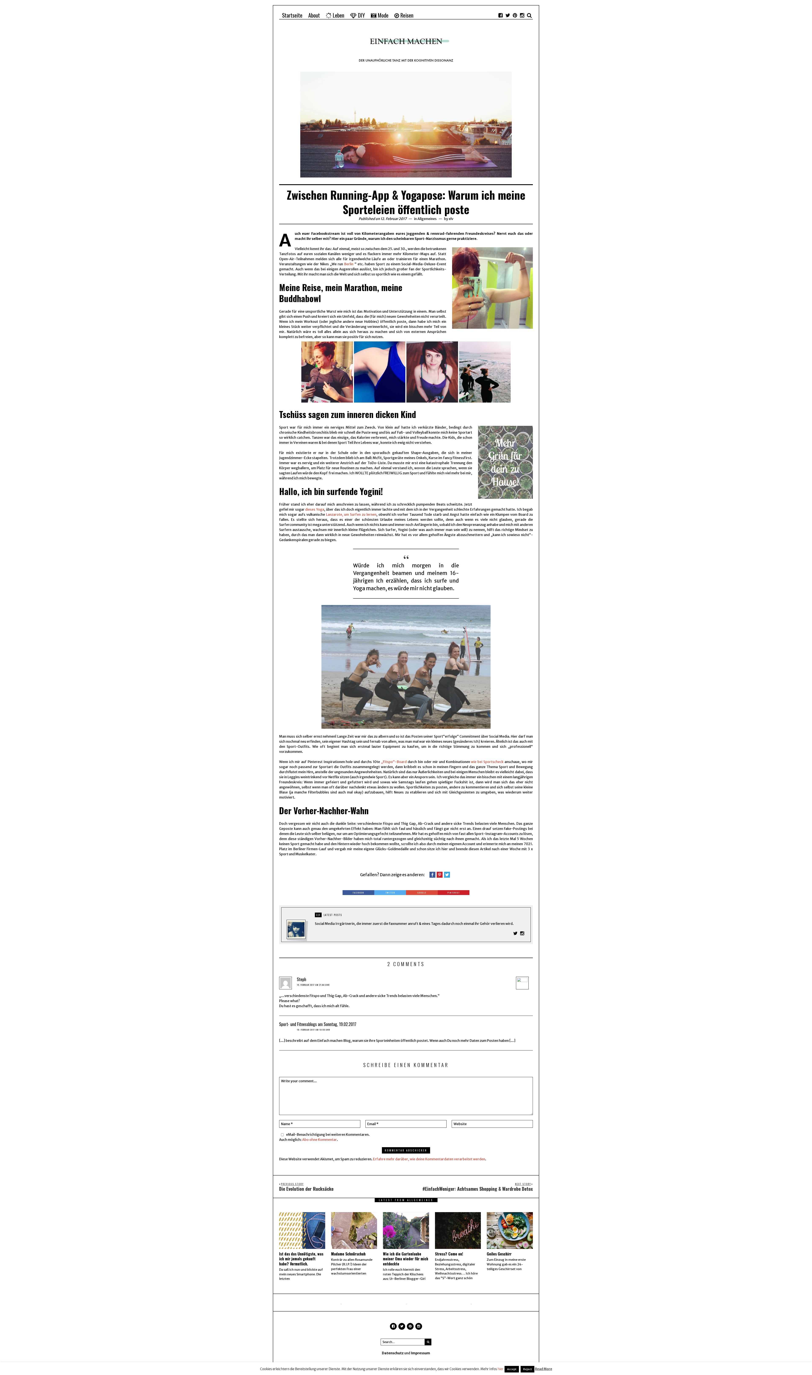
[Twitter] (507, 15)
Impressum (420, 1353)
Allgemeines (427, 219)
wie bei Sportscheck (487, 762)
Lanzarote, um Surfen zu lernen (351, 514)
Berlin (348, 264)
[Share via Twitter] (447, 874)
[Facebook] (500, 15)
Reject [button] (527, 1369)
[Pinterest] (514, 15)
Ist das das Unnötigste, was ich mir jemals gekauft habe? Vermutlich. (301, 1258)
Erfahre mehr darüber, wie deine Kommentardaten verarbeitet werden (429, 1159)
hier (500, 1369)
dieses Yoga (314, 509)
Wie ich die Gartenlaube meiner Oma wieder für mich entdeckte (405, 1258)
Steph (301, 979)
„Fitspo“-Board (394, 762)
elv (451, 219)
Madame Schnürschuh (348, 1254)
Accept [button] (511, 1369)
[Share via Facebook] (432, 874)
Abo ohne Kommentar (319, 1139)
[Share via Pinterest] (440, 874)
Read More (543, 1369)
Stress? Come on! (449, 1254)
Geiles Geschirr (499, 1254)
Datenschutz (393, 1353)
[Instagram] (522, 15)
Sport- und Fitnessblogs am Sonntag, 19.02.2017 (317, 1024)
